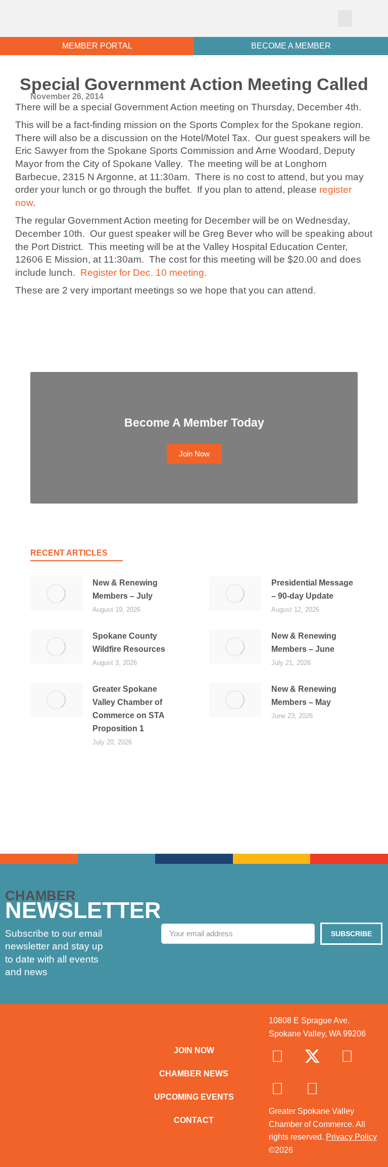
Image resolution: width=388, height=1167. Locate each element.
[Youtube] (312, 1088)
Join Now (194, 1050)
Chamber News (193, 1073)
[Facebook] (277, 1056)
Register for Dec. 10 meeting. (143, 272)
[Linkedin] (277, 1088)
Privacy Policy (351, 1137)
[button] (345, 18)
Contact (194, 1120)
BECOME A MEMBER (291, 45)
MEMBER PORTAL (97, 45)
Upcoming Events (194, 1097)
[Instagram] (347, 1056)
